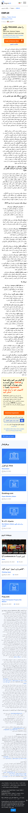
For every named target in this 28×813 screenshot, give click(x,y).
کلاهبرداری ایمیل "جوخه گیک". (13, 569)
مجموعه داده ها (8, 521)
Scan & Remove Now (12, 41)
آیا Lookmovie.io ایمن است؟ (13, 556)
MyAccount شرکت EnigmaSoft (10, 729)
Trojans (12, 8)
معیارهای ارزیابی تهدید (14, 775)
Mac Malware (5, 524)
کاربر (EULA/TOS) (11, 772)
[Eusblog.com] (14, 483)
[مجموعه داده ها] (14, 511)
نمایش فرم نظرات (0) (8, 436)
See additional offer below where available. (13, 35)
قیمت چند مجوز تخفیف (12, 420)
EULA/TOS (5, 679)
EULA (4, 37)
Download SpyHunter (12, 413)
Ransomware (5, 468)
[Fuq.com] (14, 587)
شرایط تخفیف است (7, 680)
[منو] (25, 2)
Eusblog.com (7, 493)
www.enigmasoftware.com (16, 713)
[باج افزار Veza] (14, 456)
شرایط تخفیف (8, 758)
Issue (3, 559)
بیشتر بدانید (11, 807)
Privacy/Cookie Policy (13, 37)
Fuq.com (5, 597)
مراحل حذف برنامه (14, 782)
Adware (14, 496)
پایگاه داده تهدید (4, 8)
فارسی (21, 2)
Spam (9, 572)
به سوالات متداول (17, 656)
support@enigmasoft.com (18, 728)
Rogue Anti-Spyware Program (10, 599)
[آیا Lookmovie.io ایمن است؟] (14, 546)
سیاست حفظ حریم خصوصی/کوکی (19, 680)
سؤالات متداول (23, 775)
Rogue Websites (6, 496)
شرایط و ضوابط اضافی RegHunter (10, 787)
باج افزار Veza (7, 466)
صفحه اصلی (22, 782)
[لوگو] (6, 3)
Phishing (4, 572)
